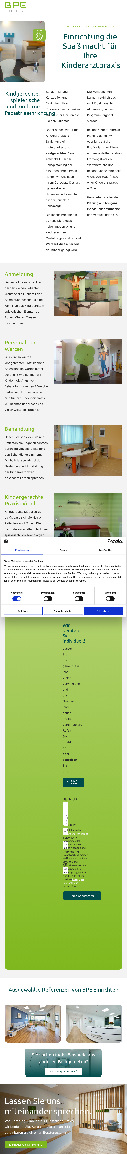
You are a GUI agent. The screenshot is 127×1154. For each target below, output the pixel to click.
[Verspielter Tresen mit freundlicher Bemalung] (88, 272)
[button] (56, 293)
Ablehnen (23, 611)
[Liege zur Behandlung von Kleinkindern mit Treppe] (88, 495)
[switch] (48, 598)
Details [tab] (63, 550)
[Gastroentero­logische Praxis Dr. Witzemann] (94, 1024)
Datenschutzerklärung (76, 833)
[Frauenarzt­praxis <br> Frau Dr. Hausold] (33, 1024)
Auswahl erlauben (63, 611)
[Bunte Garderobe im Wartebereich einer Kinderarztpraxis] (88, 340)
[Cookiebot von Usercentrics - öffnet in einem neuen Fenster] (109, 541)
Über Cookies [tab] (105, 550)
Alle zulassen (104, 611)
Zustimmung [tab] (22, 550)
